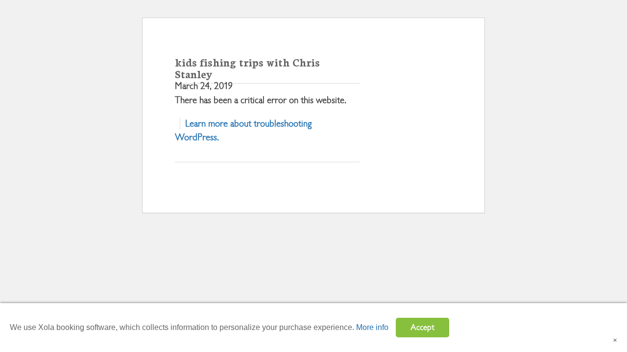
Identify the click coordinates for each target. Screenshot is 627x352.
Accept (422, 327)
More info (372, 327)
